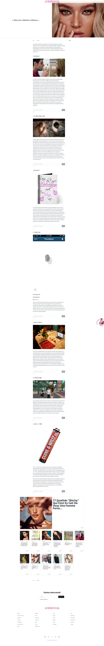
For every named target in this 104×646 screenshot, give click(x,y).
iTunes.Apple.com (36, 294)
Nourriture (37, 619)
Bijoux (54, 615)
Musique (36, 613)
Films (36, 622)
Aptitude (72, 622)
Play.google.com (36, 297)
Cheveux (18, 619)
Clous (54, 613)
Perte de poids (20, 624)
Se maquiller (19, 622)
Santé (36, 615)
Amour (18, 626)
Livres (36, 624)
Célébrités (37, 617)
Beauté (38, 40)
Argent (54, 619)
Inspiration (73, 615)
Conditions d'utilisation (44, 599)
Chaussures (73, 619)
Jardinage (54, 624)
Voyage (72, 624)
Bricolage (19, 617)
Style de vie (61, 596)
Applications (37, 626)
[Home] (33, 40)
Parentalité (73, 617)
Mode (54, 617)
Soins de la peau (20, 615)
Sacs (71, 613)
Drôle (54, 622)
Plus (63, 109)
